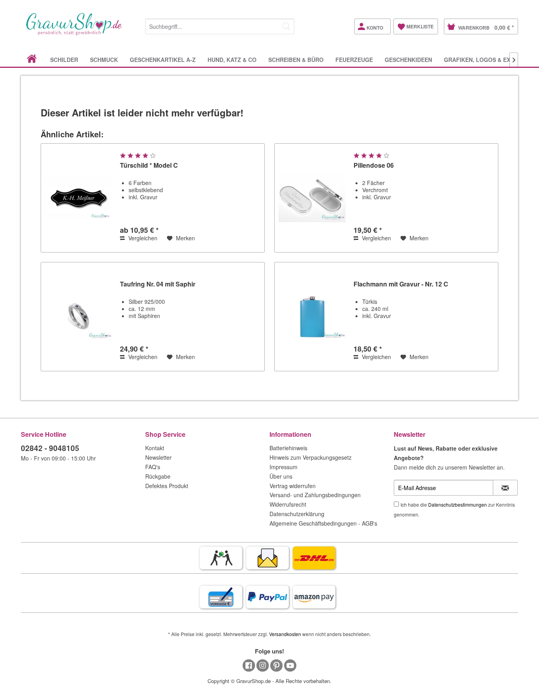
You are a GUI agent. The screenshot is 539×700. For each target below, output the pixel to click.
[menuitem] (219, 25)
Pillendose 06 (374, 165)
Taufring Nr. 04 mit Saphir (157, 284)
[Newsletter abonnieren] (505, 488)
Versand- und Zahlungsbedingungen (315, 495)
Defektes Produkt (166, 486)
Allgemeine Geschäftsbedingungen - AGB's (323, 523)
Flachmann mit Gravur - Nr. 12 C (401, 284)
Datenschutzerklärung (297, 514)
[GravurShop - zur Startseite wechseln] (74, 32)
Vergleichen (142, 238)
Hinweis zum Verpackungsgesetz (311, 457)
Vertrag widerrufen (293, 486)
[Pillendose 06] (312, 198)
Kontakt (154, 448)
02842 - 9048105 (50, 448)
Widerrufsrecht (288, 504)
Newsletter (158, 457)
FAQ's (152, 467)
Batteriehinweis (288, 448)
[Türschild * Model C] (78, 198)
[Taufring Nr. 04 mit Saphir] (78, 316)
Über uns (281, 476)
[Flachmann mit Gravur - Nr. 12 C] (312, 316)
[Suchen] (286, 26)
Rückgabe (157, 476)
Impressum (284, 467)
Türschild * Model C (149, 165)
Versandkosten (285, 634)
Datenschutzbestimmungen (457, 504)
